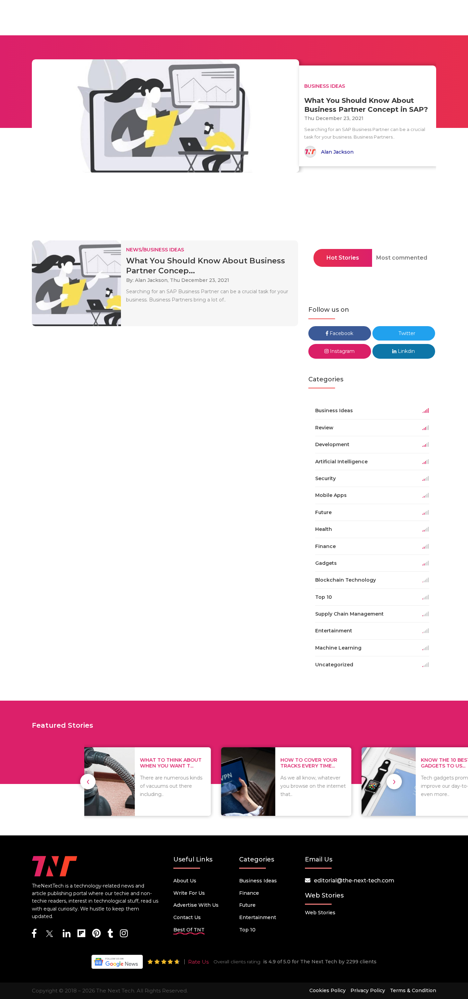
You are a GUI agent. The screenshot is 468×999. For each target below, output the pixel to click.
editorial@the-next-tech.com (354, 880)
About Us (184, 881)
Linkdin (405, 351)
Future (247, 905)
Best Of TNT (189, 930)
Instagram (342, 351)
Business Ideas (258, 881)
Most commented (401, 257)
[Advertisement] (234, 208)
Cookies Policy (327, 990)
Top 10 (247, 930)
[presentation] (88, 781)
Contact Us (187, 917)
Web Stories (320, 912)
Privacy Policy (367, 990)
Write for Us (189, 893)
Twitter (406, 333)
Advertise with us (196, 905)
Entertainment (257, 917)
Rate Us (198, 962)
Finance (249, 893)
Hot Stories (343, 257)
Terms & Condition (413, 990)
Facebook (340, 333)
